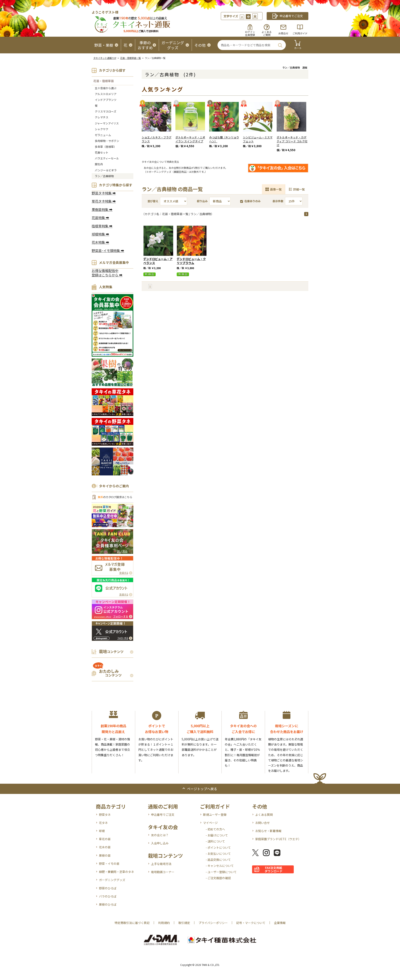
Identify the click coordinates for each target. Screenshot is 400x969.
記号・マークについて (250, 923)
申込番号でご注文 (162, 814)
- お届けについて (217, 835)
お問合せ (283, 33)
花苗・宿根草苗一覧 (130, 58)
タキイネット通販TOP (104, 58)
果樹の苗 (105, 855)
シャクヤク (101, 129)
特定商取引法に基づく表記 (132, 923)
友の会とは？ (160, 835)
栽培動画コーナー (162, 872)
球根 (102, 831)
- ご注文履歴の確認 (218, 878)
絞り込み (202, 201)
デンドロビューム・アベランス (157, 261)
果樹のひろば (107, 904)
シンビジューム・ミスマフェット (257, 139)
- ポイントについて (218, 847)
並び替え (153, 201)
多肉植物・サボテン (107, 141)
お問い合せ (262, 823)
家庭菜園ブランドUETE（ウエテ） (278, 839)
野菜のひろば (107, 888)
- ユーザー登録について (221, 872)
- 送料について (215, 841)
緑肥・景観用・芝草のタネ (116, 872)
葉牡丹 (99, 164)
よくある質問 (264, 814)
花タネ (103, 823)
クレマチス (101, 117)
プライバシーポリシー (213, 923)
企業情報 (280, 923)
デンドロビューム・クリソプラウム (191, 261)
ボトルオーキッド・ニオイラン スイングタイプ (190, 139)
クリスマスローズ (105, 111)
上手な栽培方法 (161, 864)
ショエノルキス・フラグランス (156, 139)
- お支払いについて (218, 853)
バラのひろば (107, 896)
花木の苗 (105, 847)
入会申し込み (160, 843)
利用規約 (164, 923)
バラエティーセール (107, 158)
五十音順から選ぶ (105, 88)
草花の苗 (105, 839)
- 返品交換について (218, 859)
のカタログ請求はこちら (115, 497)
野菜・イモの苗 (109, 863)
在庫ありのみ (252, 201)
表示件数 (277, 201)
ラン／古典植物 (104, 176)
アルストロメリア (105, 94)
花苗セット (101, 152)
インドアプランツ (105, 100)
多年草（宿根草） (105, 147)
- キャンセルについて (220, 866)
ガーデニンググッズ (112, 880)
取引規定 (184, 923)
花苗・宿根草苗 (103, 81)
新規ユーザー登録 (214, 814)
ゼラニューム (103, 135)
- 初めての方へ (215, 829)
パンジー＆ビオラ (106, 170)
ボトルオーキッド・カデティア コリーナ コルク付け (292, 141)
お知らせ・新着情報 (268, 831)
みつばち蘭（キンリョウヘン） (224, 139)
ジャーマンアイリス (107, 123)
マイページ (210, 823)
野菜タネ (105, 814)
